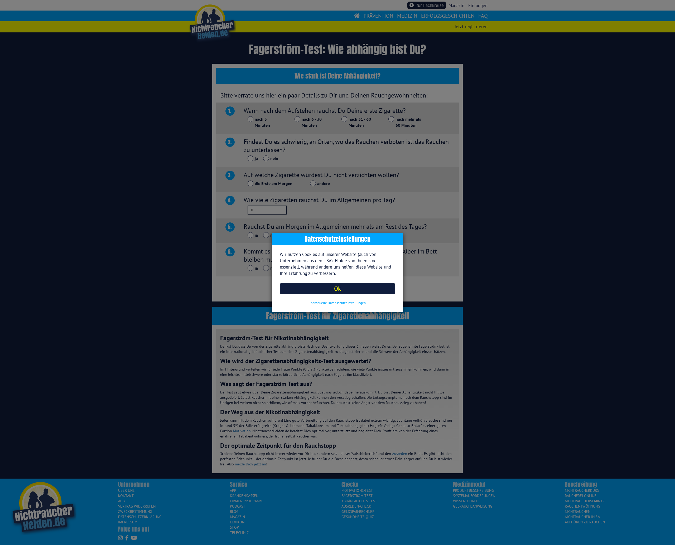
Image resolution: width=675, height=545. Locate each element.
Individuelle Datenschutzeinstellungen (338, 303)
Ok (337, 288)
